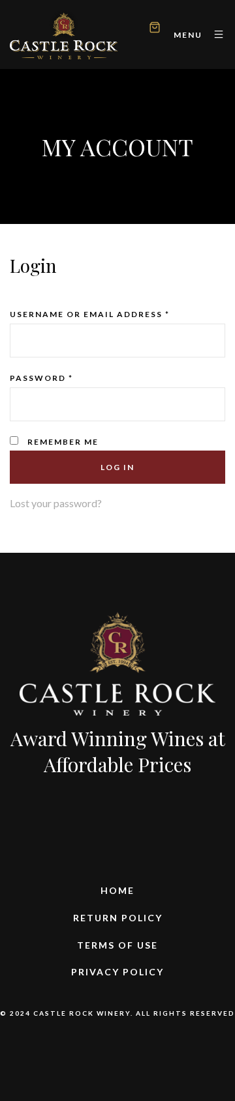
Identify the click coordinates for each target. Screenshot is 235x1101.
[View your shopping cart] (154, 29)
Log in (117, 467)
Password (41, 378)
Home (117, 890)
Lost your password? (56, 503)
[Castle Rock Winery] (64, 34)
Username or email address (90, 314)
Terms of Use (117, 945)
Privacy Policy (117, 971)
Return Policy (118, 917)
